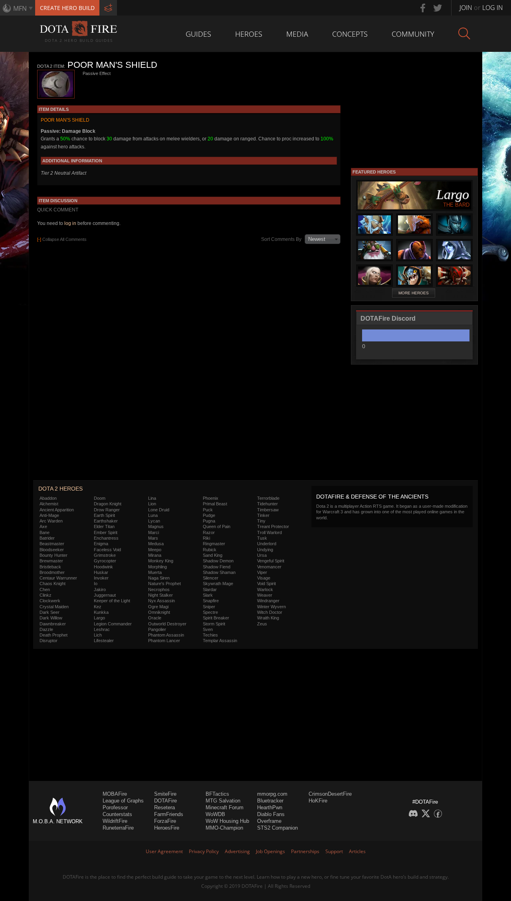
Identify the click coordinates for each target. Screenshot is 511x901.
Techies (210, 635)
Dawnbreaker (53, 623)
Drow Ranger (107, 509)
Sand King (212, 555)
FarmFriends (168, 814)
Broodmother (52, 572)
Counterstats (117, 814)
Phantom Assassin (166, 635)
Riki (206, 538)
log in (70, 223)
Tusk (262, 538)
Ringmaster (214, 543)
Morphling (157, 566)
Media (297, 34)
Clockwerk (50, 600)
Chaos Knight (52, 583)
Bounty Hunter (53, 555)
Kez (97, 606)
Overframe (269, 821)
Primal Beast (215, 503)
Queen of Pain (216, 526)
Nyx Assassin (161, 600)
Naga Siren (159, 578)
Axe (43, 526)
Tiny (261, 521)
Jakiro (100, 589)
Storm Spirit (214, 623)
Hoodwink (103, 566)
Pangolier (157, 629)
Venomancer (269, 566)
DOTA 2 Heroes (60, 488)
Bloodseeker (52, 549)
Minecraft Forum (225, 807)
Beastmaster (52, 543)
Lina (152, 498)
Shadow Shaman (219, 572)
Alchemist (49, 503)
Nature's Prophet (164, 583)
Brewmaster (51, 560)
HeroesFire (166, 828)
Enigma (101, 543)
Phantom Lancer (164, 640)
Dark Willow (51, 617)
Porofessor (115, 807)
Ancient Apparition (57, 509)
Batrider (47, 538)
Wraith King (268, 617)
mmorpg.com (272, 794)
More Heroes (413, 293)
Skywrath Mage (218, 583)
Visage (263, 578)
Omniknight (159, 612)
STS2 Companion (277, 828)
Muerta (155, 572)
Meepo (154, 549)
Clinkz (45, 595)
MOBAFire (115, 794)
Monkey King (160, 560)
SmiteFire (165, 794)
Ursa (262, 555)
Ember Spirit (105, 532)
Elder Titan (104, 526)
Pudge (209, 515)
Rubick (209, 549)
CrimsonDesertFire (330, 794)
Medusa (156, 543)
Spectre (210, 612)
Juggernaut (105, 595)
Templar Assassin (220, 640)
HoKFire (318, 801)
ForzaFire (165, 821)
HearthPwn (269, 807)
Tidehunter (267, 503)
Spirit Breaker (216, 617)
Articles (357, 851)
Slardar (210, 589)
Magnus (156, 526)
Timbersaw (268, 509)
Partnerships (305, 851)
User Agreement (164, 851)
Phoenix (210, 498)
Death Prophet (53, 635)
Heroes (248, 34)
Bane (45, 532)
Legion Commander (113, 623)
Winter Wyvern (271, 606)
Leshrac (102, 629)
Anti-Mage (49, 515)
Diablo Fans (271, 814)
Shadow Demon (218, 560)
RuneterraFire (118, 828)
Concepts (350, 34)
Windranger (268, 600)
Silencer (210, 578)
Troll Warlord (269, 532)
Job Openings (270, 851)
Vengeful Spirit (270, 560)
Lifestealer (104, 640)
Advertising (237, 851)
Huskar (101, 572)
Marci (153, 532)
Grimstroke (105, 555)
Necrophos (159, 589)
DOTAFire (165, 801)
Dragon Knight (107, 503)
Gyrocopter (105, 560)
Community (413, 34)
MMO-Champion (224, 828)
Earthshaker (106, 521)
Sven (208, 629)
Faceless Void (107, 549)
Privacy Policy (204, 851)
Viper (262, 572)
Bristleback (50, 566)
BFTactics (217, 794)
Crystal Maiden (54, 606)
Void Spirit (266, 583)
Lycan (154, 521)
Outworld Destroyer (167, 623)
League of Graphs (123, 801)
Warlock (265, 589)
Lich (98, 635)
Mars (153, 538)
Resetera (164, 807)
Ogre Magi (158, 606)
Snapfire (211, 600)
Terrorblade (268, 498)
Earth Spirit (104, 515)
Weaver (264, 595)
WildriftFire (115, 821)
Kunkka (101, 612)
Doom (99, 498)
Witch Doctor (269, 612)
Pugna (209, 521)
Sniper (209, 606)
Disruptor (48, 640)
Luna (153, 515)
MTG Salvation (223, 801)
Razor (209, 532)
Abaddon (48, 498)
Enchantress (106, 538)
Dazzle (46, 629)
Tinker (263, 515)
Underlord (266, 543)
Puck (208, 509)
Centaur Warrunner (58, 578)
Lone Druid (158, 509)
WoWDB (215, 814)
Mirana (154, 555)
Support (334, 851)
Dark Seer (49, 612)
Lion (152, 503)
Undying (265, 549)
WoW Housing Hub (227, 821)
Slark (208, 595)
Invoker (101, 578)
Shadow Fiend (216, 566)
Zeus (262, 623)
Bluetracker (270, 801)
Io (95, 583)
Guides (198, 34)
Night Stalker (160, 595)
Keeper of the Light (112, 600)
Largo (99, 617)
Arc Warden (51, 521)
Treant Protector (273, 526)
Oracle (154, 617)
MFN (20, 8)
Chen (45, 589)
